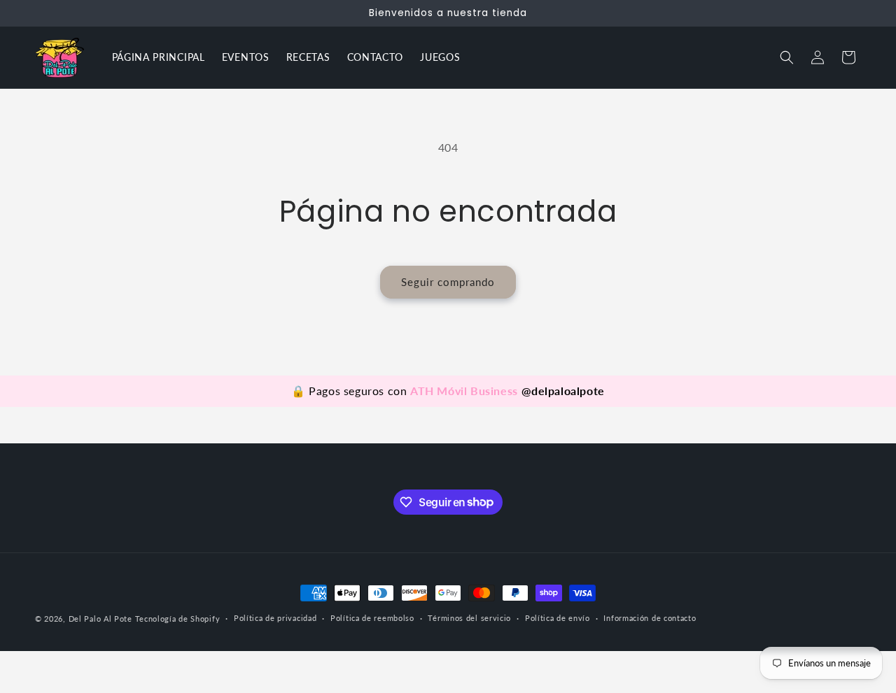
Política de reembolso (372, 617)
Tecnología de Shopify (177, 618)
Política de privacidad (275, 617)
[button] (786, 57)
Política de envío (557, 617)
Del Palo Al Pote (100, 618)
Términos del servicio (469, 617)
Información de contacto (649, 617)
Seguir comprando (448, 282)
